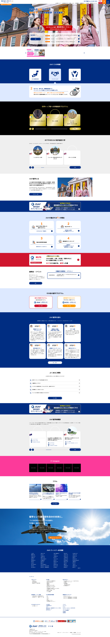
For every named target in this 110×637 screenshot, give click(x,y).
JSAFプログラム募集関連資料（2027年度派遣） (70, 598)
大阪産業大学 (56, 556)
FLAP (47, 597)
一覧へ (35, 39)
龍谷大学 (74, 567)
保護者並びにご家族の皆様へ (36, 583)
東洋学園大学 (66, 560)
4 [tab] (45, 167)
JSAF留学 (47, 579)
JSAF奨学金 (87, 3)
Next (84, 53)
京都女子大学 (43, 553)
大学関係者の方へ (82, 3)
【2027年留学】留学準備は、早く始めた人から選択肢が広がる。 (65, 41)
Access (64, 606)
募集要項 (48, 583)
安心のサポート (65, 579)
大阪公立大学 (33, 556)
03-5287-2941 (93, 1)
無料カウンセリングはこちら (55, 537)
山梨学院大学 (66, 557)
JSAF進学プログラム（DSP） (51, 589)
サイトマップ (48, 610)
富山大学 (55, 557)
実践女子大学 (43, 557)
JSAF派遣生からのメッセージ (51, 601)
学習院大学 (33, 557)
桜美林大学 (42, 561)
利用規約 (64, 611)
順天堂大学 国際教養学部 (45, 567)
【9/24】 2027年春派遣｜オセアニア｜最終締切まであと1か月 (65, 38)
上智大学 (32, 553)
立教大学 (74, 564)
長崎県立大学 (75, 565)
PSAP (47, 599)
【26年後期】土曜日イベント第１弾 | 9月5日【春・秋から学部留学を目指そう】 (66, 36)
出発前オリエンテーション (68, 581)
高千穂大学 (55, 567)
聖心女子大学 (56, 565)
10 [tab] (63, 167)
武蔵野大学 (74, 561)
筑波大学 (32, 565)
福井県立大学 (56, 564)
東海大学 (32, 561)
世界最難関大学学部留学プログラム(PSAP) (53, 588)
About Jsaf (64, 605)
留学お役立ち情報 (49, 590)
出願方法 (48, 584)
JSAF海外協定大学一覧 (65, 3)
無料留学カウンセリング (93, 3)
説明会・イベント (71, 3)
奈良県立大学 (75, 556)
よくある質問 (49, 591)
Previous (26, 53)
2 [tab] (39, 167)
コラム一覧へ (55, 503)
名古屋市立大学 (75, 553)
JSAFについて (33, 579)
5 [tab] (48, 167)
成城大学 (74, 557)
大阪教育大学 (43, 556)
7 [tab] (54, 167)
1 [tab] (36, 167)
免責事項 (64, 612)
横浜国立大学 (56, 561)
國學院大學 (33, 554)
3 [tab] (42, 167)
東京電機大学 (43, 560)
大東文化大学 (75, 554)
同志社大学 (65, 553)
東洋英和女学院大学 (76, 560)
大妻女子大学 (66, 554)
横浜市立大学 (66, 561)
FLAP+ (48, 598)
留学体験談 (77, 3)
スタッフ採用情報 (66, 610)
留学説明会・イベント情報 (36, 594)
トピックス (47, 35)
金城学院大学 (66, 565)
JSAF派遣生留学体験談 (50, 594)
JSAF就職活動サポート (66, 585)
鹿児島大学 (65, 567)
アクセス (64, 604)
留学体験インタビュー (50, 600)
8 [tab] (57, 167)
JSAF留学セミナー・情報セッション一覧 (38, 597)
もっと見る (55, 398)
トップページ (31, 576)
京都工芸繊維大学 (56, 553)
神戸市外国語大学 (43, 564)
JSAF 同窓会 (66, 583)
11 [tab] (66, 167)
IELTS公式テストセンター (35, 604)
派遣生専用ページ (49, 609)
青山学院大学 (33, 567)
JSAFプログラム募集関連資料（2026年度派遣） (70, 597)
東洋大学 (55, 560)
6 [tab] (51, 167)
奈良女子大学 (66, 556)
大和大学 (55, 554)
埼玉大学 (42, 554)
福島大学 (65, 564)
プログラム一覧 (35, 194)
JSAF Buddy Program (67, 584)
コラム (47, 606)
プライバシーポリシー (66, 609)
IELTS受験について (35, 605)
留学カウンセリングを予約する (6, 4)
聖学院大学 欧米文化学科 (45, 565)
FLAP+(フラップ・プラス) (50, 587)
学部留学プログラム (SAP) (50, 585)
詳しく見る (41, 305)
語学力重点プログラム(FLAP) (51, 586)
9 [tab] (60, 167)
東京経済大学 (33, 560)
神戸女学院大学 (33, 564)
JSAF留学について (58, 3)
